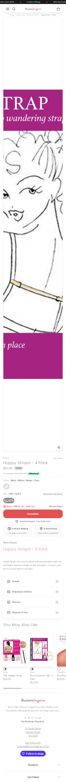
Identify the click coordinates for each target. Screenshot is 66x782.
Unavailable (33, 513)
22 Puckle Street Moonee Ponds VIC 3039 (33, 732)
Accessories (20, 15)
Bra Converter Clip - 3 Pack (41, 677)
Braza (6, 457)
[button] (33, 764)
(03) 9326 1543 (33, 742)
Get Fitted (33, 776)
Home (12, 15)
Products (33, 764)
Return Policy (56, 506)
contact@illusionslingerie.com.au (33, 746)
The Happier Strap (12, 675)
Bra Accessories (32, 15)
